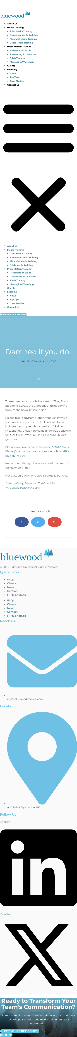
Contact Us (13, 84)
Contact (12, 591)
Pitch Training (17, 58)
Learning (12, 69)
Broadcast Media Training (24, 35)
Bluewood (34, 361)
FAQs (10, 579)
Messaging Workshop (22, 62)
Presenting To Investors (23, 54)
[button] (38, 166)
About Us (12, 23)
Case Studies (17, 81)
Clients (11, 65)
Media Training (15, 27)
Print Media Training (21, 31)
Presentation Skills (20, 50)
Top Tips (14, 77)
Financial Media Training (23, 39)
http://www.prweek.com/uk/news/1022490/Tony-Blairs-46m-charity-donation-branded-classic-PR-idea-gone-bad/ (37, 451)
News (13, 73)
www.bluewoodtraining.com (22, 487)
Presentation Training (19, 46)
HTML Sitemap (16, 594)
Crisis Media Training (21, 42)
